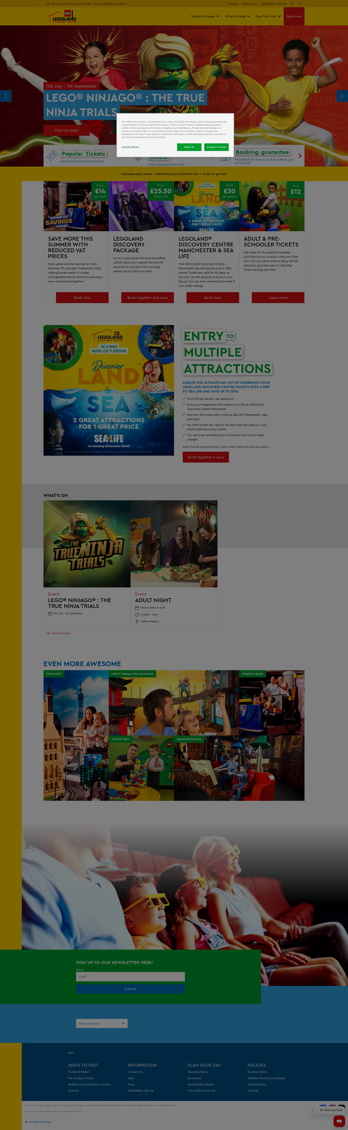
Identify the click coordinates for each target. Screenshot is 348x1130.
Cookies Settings (130, 147)
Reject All (189, 147)
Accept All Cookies (216, 147)
